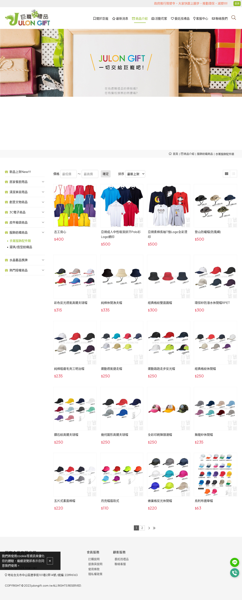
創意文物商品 (18, 202)
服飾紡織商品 (205, 153)
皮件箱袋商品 (18, 222)
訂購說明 (94, 559)
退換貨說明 (95, 564)
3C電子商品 (17, 212)
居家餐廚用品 (18, 182)
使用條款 (94, 569)
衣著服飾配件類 (225, 154)
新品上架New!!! (20, 172)
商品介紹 (188, 153)
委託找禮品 (122, 559)
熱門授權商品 (18, 270)
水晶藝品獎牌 (18, 260)
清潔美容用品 (18, 192)
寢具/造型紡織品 (21, 247)
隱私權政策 (95, 574)
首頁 (175, 153)
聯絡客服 (120, 564)
